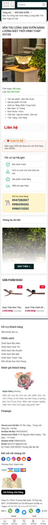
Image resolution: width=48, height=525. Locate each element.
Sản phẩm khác (12, 280)
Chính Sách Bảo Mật (10, 354)
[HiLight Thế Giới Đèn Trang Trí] (8, 4)
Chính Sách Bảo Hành (10, 343)
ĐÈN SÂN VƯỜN (22, 12)
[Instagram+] (14, 459)
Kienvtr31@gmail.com (17, 444)
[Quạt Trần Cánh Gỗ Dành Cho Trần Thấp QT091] (35, 295)
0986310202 (20, 208)
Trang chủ (6, 12)
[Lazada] (29, 459)
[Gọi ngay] (10, 510)
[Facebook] (3, 459)
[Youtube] (19, 459)
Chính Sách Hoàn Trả (10, 347)
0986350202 (20, 204)
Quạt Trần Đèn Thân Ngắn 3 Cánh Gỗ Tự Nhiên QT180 (12, 307)
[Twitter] (8, 459)
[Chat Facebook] (24, 512)
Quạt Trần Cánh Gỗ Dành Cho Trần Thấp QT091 (35, 307)
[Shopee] (24, 459)
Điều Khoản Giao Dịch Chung (13, 361)
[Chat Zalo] (17, 510)
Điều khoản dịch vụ (9, 332)
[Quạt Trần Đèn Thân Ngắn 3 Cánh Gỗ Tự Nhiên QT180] (12, 295)
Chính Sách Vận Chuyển (11, 350)
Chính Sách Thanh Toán (11, 358)
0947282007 (20, 200)
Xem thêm (23, 266)
